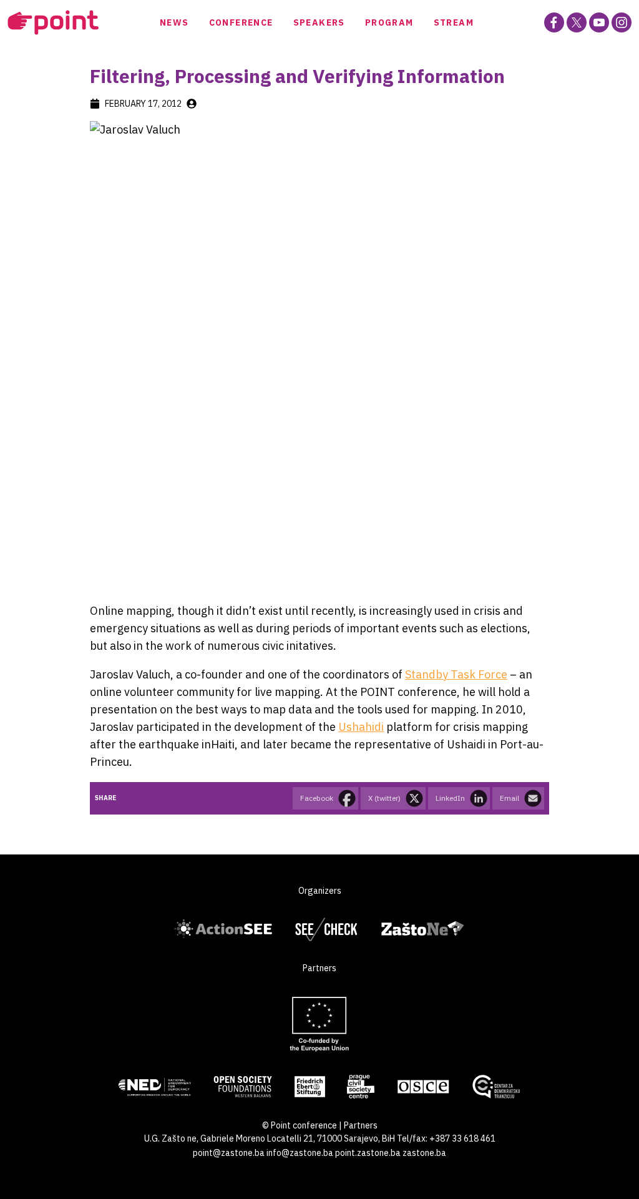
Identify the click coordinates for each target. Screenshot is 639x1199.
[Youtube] (599, 22)
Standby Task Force (456, 674)
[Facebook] (554, 22)
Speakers (319, 22)
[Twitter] (577, 22)
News (174, 22)
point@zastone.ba (229, 1152)
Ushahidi (361, 727)
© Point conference (299, 1125)
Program (389, 22)
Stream (454, 22)
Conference (241, 22)
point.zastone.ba (368, 1152)
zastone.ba (424, 1152)
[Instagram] (622, 22)
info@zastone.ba (299, 1152)
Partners (361, 1125)
